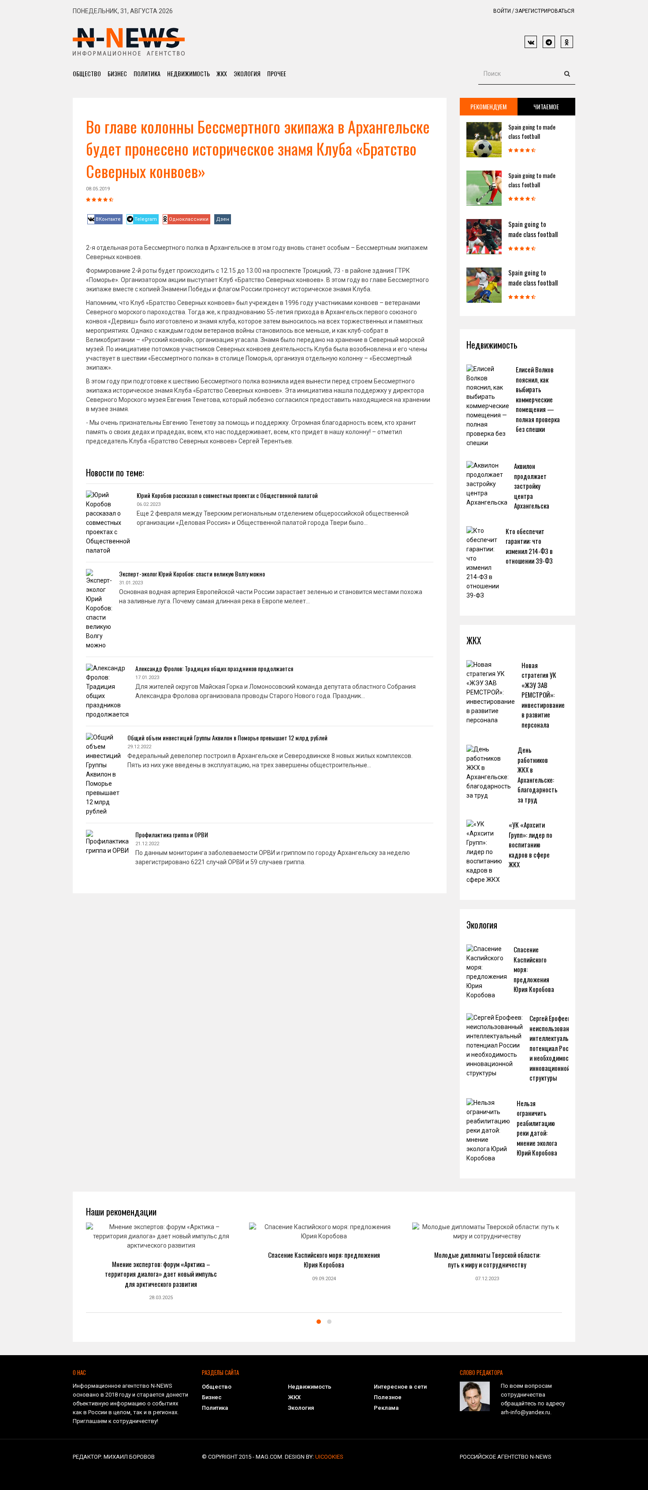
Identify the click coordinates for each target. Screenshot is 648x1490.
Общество (87, 73)
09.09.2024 (324, 1279)
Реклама (386, 1408)
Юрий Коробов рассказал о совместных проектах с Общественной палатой (227, 495)
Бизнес (117, 73)
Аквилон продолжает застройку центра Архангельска (531, 485)
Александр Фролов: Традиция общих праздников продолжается (214, 668)
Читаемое (546, 106)
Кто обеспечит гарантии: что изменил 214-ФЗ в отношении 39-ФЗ (529, 546)
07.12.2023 (487, 1279)
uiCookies (329, 1456)
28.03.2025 (161, 1297)
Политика (147, 73)
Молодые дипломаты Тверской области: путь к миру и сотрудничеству (487, 1260)
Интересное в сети (400, 1386)
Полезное (388, 1397)
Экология (247, 73)
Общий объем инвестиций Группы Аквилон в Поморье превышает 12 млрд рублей (227, 737)
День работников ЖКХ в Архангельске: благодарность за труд (538, 774)
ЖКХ (221, 73)
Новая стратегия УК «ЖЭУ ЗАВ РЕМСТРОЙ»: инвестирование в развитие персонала (543, 694)
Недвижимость (188, 73)
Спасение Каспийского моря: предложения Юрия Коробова (324, 1260)
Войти (502, 11)
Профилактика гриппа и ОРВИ (171, 834)
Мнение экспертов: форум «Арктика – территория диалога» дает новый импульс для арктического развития (161, 1274)
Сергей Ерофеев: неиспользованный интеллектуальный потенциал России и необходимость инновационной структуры (554, 1047)
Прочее (276, 73)
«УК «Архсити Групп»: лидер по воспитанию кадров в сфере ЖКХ (530, 844)
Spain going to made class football (531, 131)
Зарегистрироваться (544, 11)
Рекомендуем (488, 106)
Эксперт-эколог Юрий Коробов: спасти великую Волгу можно (192, 573)
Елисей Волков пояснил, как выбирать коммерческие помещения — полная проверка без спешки (538, 399)
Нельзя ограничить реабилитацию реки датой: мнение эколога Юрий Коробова (537, 1128)
